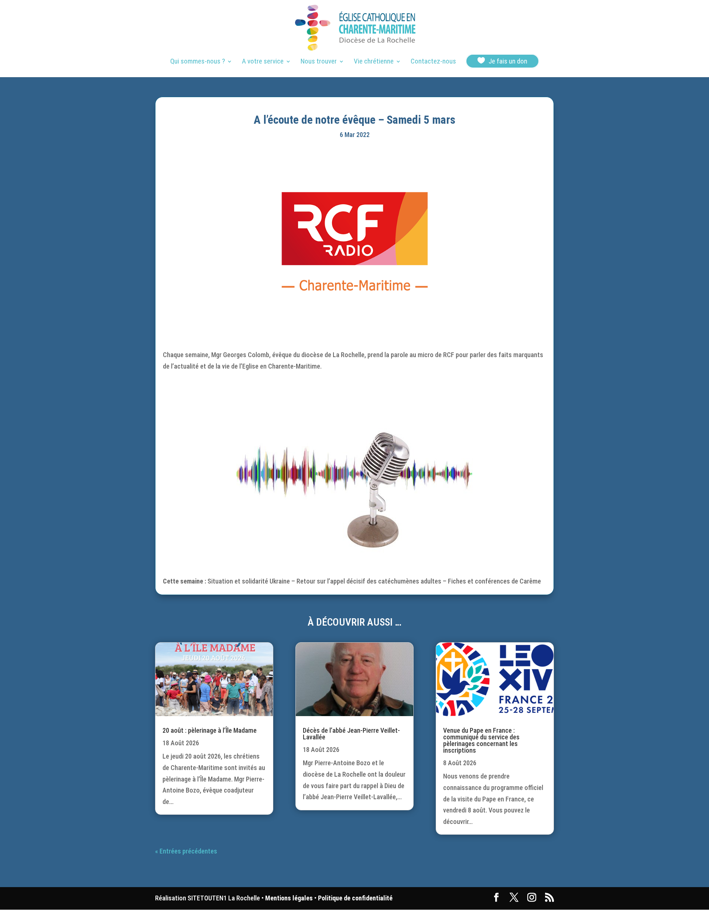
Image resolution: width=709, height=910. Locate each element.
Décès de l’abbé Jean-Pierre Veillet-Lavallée (351, 733)
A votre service (263, 62)
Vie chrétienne (374, 62)
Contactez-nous (433, 62)
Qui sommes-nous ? (197, 62)
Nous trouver (319, 62)
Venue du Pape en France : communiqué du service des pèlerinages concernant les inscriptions (481, 740)
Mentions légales (289, 898)
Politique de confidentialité (355, 898)
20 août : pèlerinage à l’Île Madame (209, 730)
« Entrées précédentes (186, 851)
